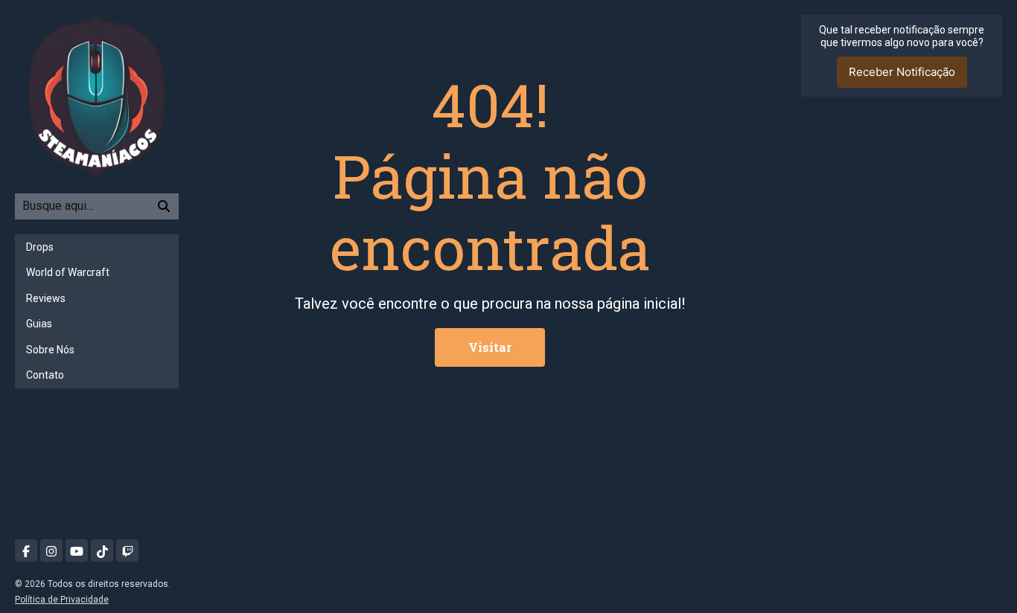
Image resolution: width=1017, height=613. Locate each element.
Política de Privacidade (62, 599)
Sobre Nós (50, 350)
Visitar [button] (489, 347)
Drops (40, 247)
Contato (45, 375)
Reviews (46, 298)
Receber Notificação (902, 72)
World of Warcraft (67, 272)
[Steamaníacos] (97, 96)
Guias (39, 324)
